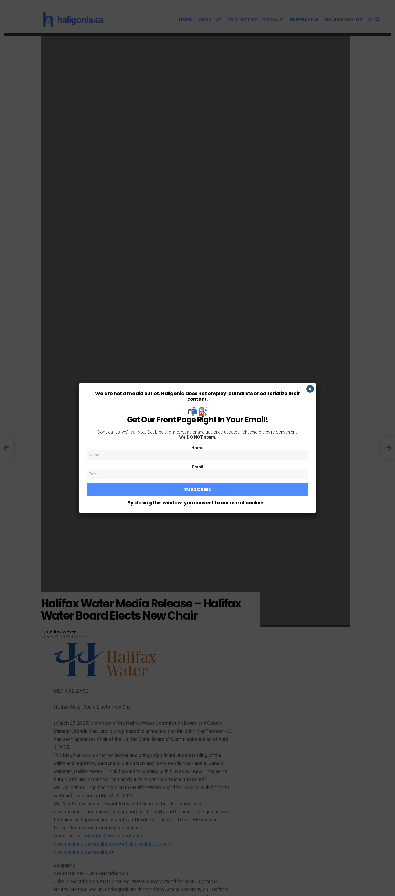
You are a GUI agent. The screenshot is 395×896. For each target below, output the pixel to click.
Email (197, 466)
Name (197, 447)
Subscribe (197, 489)
